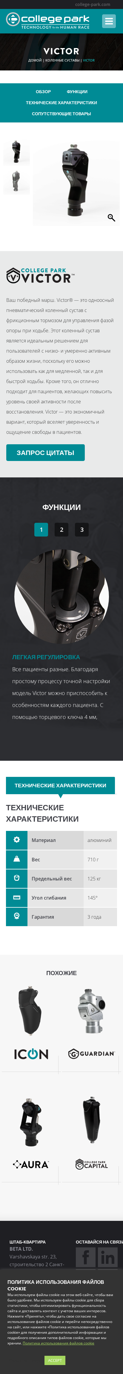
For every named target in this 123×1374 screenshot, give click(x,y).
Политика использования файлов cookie (58, 1343)
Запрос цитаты (45, 453)
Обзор (43, 92)
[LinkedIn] (108, 1265)
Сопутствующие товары (61, 114)
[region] (61, 622)
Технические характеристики (61, 103)
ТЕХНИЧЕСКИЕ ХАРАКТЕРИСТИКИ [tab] (60, 785)
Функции (77, 92)
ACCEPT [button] (55, 1360)
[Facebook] (86, 1265)
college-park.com (92, 4)
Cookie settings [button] (24, 1360)
